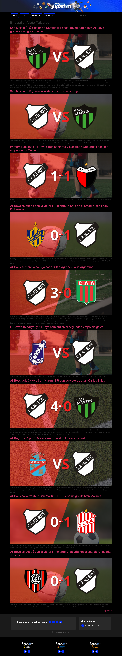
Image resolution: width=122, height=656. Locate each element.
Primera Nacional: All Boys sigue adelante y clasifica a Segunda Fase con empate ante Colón (59, 148)
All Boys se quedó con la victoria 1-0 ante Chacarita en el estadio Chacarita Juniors (60, 553)
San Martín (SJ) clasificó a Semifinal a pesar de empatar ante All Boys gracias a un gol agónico (57, 29)
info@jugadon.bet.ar (92, 625)
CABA (23, 15)
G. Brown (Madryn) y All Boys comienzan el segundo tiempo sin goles (57, 327)
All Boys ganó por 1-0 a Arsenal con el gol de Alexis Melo (48, 438)
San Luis (48, 15)
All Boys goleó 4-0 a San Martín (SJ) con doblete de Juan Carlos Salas (57, 380)
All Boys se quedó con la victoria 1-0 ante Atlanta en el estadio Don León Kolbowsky (59, 207)
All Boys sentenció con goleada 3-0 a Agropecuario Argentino (51, 267)
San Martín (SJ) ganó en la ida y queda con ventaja (44, 91)
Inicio (15, 15)
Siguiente (108, 611)
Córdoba (35, 15)
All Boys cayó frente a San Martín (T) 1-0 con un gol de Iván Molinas (55, 496)
